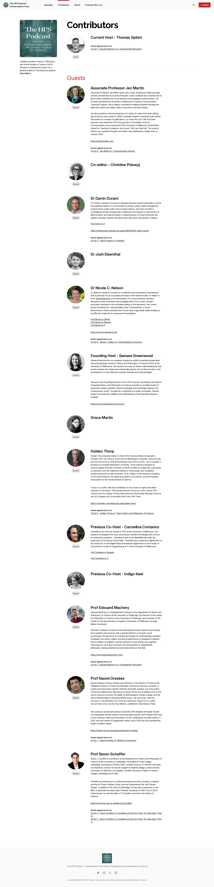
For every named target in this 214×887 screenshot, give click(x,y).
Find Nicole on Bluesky (101, 322)
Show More (25, 73)
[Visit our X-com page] (110, 873)
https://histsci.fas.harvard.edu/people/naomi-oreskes (114, 730)
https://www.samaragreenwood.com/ (107, 404)
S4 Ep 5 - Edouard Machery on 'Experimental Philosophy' (116, 49)
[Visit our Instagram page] (104, 873)
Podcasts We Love (93, 5)
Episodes (48, 5)
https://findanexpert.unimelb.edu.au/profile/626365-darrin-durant (120, 230)
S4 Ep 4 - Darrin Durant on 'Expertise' (108, 240)
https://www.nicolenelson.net (104, 332)
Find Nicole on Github (100, 319)
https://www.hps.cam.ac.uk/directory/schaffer (111, 803)
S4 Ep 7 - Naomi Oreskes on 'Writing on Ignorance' (114, 740)
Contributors (63, 5)
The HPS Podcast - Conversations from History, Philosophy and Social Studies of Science (21, 5)
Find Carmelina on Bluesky (102, 552)
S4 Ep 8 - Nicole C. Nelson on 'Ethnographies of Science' (116, 342)
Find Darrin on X (98, 224)
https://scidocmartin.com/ (102, 141)
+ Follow (205, 5)
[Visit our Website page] (116, 873)
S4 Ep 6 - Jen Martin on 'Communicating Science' (113, 151)
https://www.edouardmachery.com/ (107, 655)
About (77, 5)
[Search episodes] (194, 4)
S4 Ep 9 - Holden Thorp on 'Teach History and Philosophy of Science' (122, 513)
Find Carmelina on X (99, 558)
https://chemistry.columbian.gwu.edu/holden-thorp (113, 503)
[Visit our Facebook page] (98, 873)
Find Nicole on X (98, 325)
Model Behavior (103, 298)
